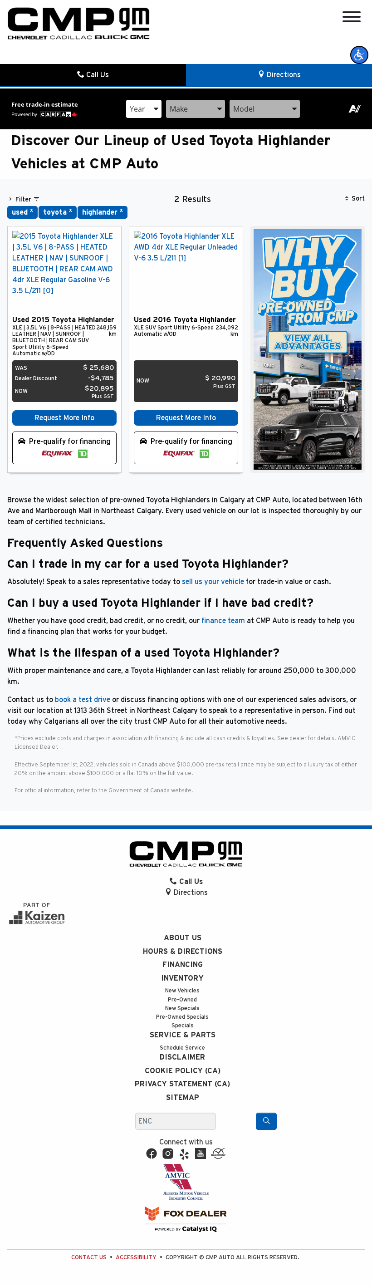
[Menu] (351, 18)
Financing (182, 964)
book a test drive (82, 699)
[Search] (266, 1121)
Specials (182, 1026)
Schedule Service (182, 1048)
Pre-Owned (182, 1000)
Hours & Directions (182, 951)
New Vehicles (182, 991)
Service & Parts (182, 1035)
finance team (223, 620)
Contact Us (89, 1258)
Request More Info (64, 418)
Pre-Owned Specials (182, 1017)
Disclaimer (182, 1057)
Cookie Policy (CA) (182, 1071)
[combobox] (144, 109)
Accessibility (136, 1258)
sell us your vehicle (213, 581)
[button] (359, 55)
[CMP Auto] (78, 23)
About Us (182, 938)
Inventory (182, 978)
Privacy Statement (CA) (182, 1084)
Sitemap (182, 1097)
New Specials (182, 1008)
